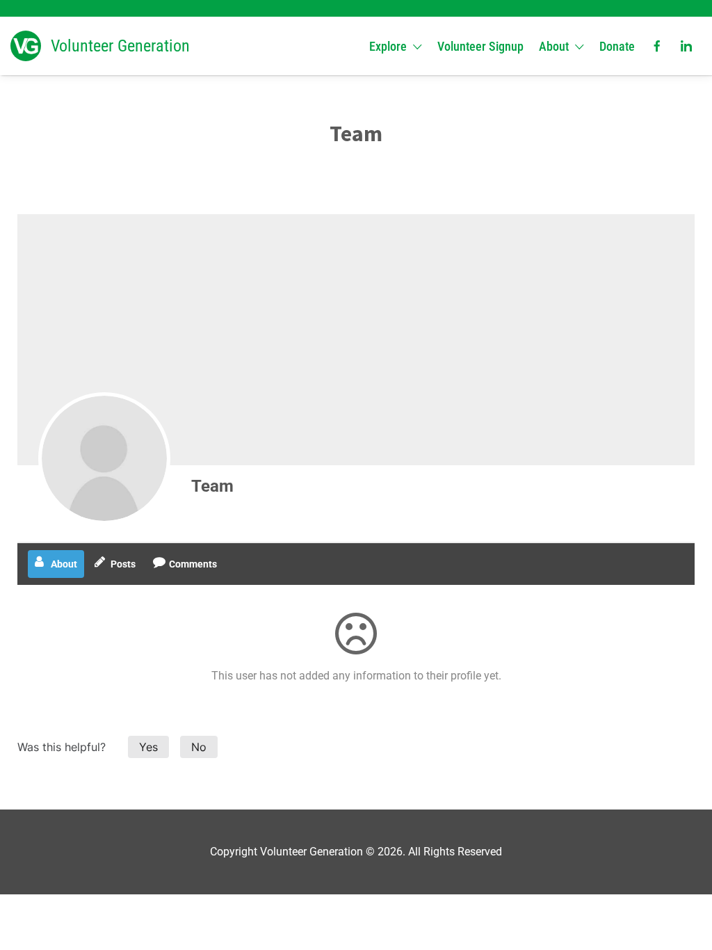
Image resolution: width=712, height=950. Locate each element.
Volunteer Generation (120, 46)
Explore (388, 46)
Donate (617, 46)
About (554, 46)
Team (212, 486)
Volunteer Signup (480, 46)
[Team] (104, 458)
